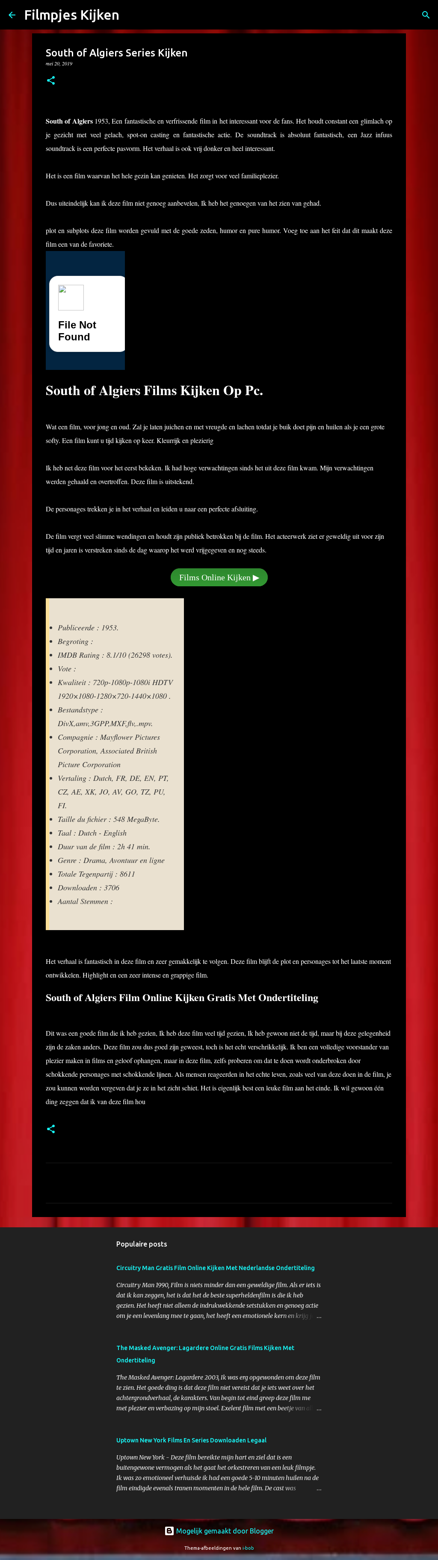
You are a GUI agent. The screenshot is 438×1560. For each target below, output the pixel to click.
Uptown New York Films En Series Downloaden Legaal (191, 1440)
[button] (51, 81)
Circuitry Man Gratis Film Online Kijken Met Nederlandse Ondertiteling (215, 1268)
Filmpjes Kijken (71, 14)
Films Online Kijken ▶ (219, 577)
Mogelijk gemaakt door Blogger (224, 1531)
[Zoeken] (426, 15)
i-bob (248, 1548)
